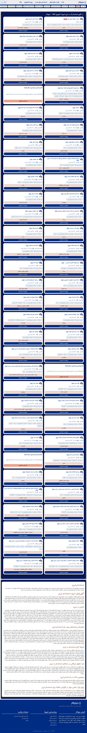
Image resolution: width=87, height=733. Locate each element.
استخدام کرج (54, 723)
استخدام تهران (53, 716)
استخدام (80, 9)
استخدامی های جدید (41, 2)
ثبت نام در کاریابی (23, 101)
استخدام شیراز (53, 725)
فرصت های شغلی (54, 2)
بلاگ (20, 2)
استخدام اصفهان (53, 720)
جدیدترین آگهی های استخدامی (21, 716)
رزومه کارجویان (28, 2)
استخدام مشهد (53, 718)
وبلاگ (27, 720)
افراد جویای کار (25, 718)
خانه (63, 2)
